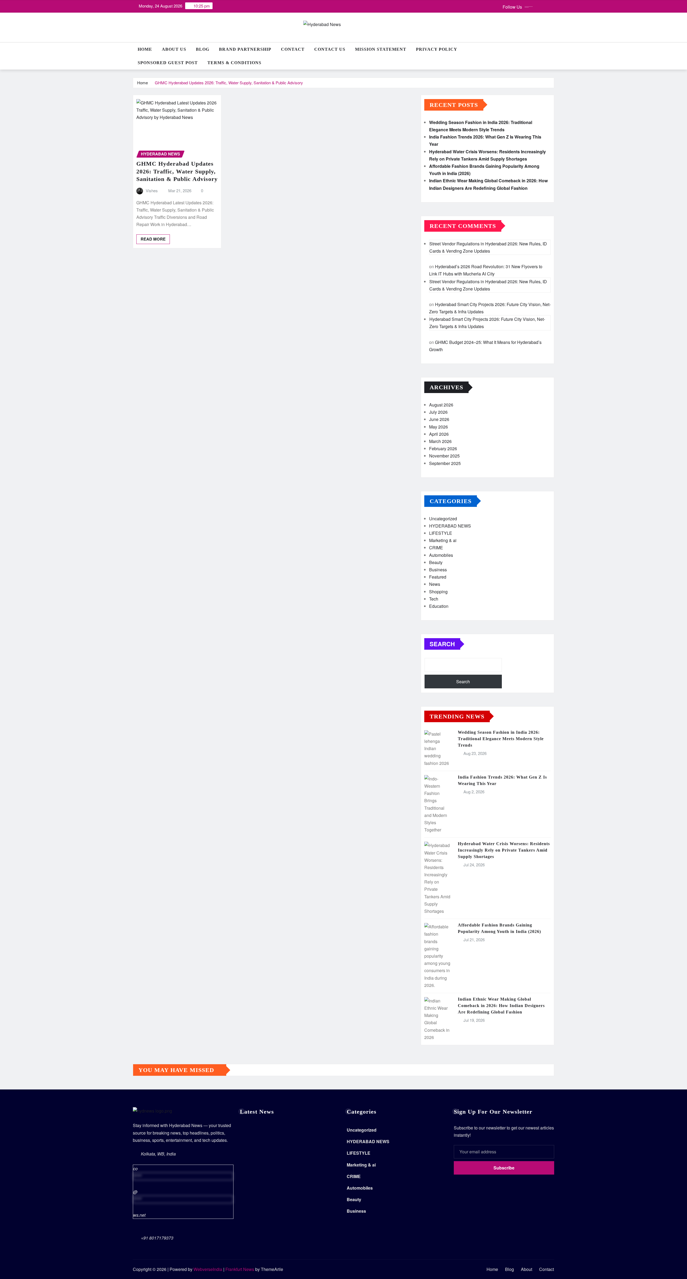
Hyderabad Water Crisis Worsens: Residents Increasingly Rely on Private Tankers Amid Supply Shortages (504, 850)
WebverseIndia (207, 1269)
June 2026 (439, 419)
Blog (202, 49)
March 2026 (440, 441)
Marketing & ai (442, 540)
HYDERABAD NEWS (450, 526)
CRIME (436, 547)
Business (438, 569)
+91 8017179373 (157, 1238)
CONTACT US (329, 49)
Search (442, 644)
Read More (153, 239)
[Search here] (552, 49)
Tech (433, 599)
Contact (293, 49)
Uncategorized (443, 518)
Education (438, 606)
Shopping (438, 591)
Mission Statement (380, 49)
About (526, 1269)
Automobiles (441, 555)
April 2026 (439, 434)
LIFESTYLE (440, 533)
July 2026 (438, 412)
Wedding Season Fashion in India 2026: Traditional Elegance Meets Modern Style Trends (501, 738)
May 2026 (438, 427)
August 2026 (441, 405)
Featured (437, 577)
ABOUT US (174, 49)
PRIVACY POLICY (436, 49)
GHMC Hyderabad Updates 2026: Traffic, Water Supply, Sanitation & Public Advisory (229, 82)
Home (145, 49)
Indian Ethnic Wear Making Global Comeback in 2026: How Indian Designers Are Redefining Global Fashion (501, 1005)
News (434, 584)
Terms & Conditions (234, 62)
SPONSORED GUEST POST (168, 62)
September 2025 (445, 463)
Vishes (152, 190)
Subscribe (504, 1168)
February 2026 (443, 448)
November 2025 (444, 456)
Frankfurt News (239, 1269)
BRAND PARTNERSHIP (245, 49)
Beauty (436, 562)
